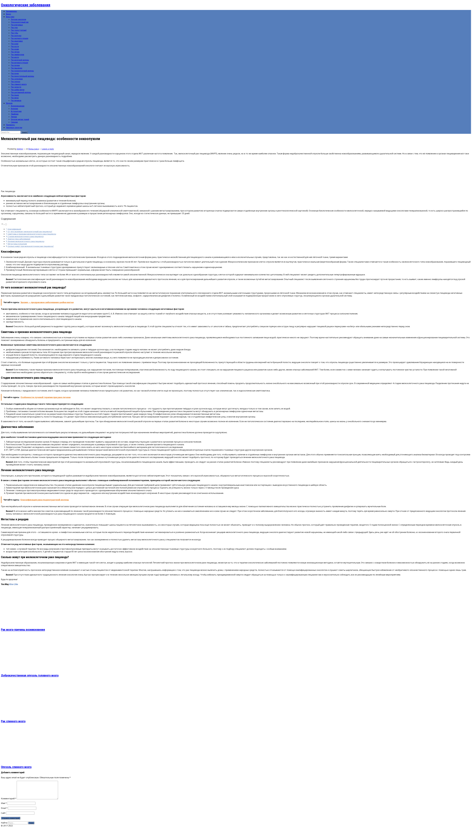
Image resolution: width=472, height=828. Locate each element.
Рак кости (15, 46)
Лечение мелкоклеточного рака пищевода (26, 241)
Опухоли (9, 103)
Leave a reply (48, 149)
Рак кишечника (17, 41)
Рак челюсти (16, 87)
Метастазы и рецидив (17, 244)
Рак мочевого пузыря (19, 63)
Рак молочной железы (20, 60)
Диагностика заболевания (19, 239)
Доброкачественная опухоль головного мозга (30, 675)
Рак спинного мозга (19, 84)
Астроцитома (16, 111)
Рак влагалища (17, 25)
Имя (4, 803)
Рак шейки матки (17, 90)
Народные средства (14, 127)
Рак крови (15, 49)
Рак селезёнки (17, 79)
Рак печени (15, 65)
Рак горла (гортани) (19, 30)
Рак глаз (14, 27)
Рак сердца (15, 81)
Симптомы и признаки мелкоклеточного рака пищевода (32, 234)
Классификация (14, 229)
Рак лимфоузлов (17, 54)
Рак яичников (16, 100)
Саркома (14, 122)
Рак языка (15, 95)
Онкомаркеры (11, 11)
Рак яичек (15, 98)
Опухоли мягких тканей (20, 119)
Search (24, 132)
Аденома (14, 108)
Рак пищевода (16, 68)
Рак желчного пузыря (19, 38)
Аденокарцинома (17, 106)
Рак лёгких (15, 52)
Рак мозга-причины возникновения (23, 629)
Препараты (10, 125)
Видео (8, 14)
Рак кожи (14, 44)
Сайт (3, 813)
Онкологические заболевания (25, 5)
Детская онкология (18, 19)
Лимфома (14, 114)
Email (4, 808)
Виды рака (10, 17)
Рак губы (14, 33)
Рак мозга (15, 57)
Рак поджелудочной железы (22, 71)
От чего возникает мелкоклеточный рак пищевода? (30, 231)
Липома (14, 117)
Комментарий (8, 798)
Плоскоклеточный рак (20, 22)
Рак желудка (16, 36)
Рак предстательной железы (22, 76)
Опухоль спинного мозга (16, 767)
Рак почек (15, 73)
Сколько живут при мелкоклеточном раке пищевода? (31, 246)
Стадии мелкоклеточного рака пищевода (26, 236)
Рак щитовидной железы (21, 92)
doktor (20, 149)
